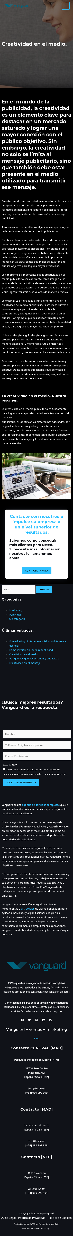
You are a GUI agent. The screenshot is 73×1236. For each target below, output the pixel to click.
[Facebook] (22, 1019)
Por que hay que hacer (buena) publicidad (34, 658)
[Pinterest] (50, 1019)
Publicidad (15, 614)
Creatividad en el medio (23, 654)
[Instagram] (36, 1019)
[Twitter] (29, 1019)
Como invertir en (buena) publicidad (31, 650)
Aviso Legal (8, 1218)
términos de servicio (31, 1229)
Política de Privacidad (32, 1218)
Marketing (15, 610)
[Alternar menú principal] (66, 6)
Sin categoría (17, 618)
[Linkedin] (43, 1019)
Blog (36, 1038)
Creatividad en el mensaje (25, 662)
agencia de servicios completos (41, 804)
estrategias (28, 908)
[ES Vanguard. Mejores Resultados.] (17, 6)
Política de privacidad (48, 1224)
